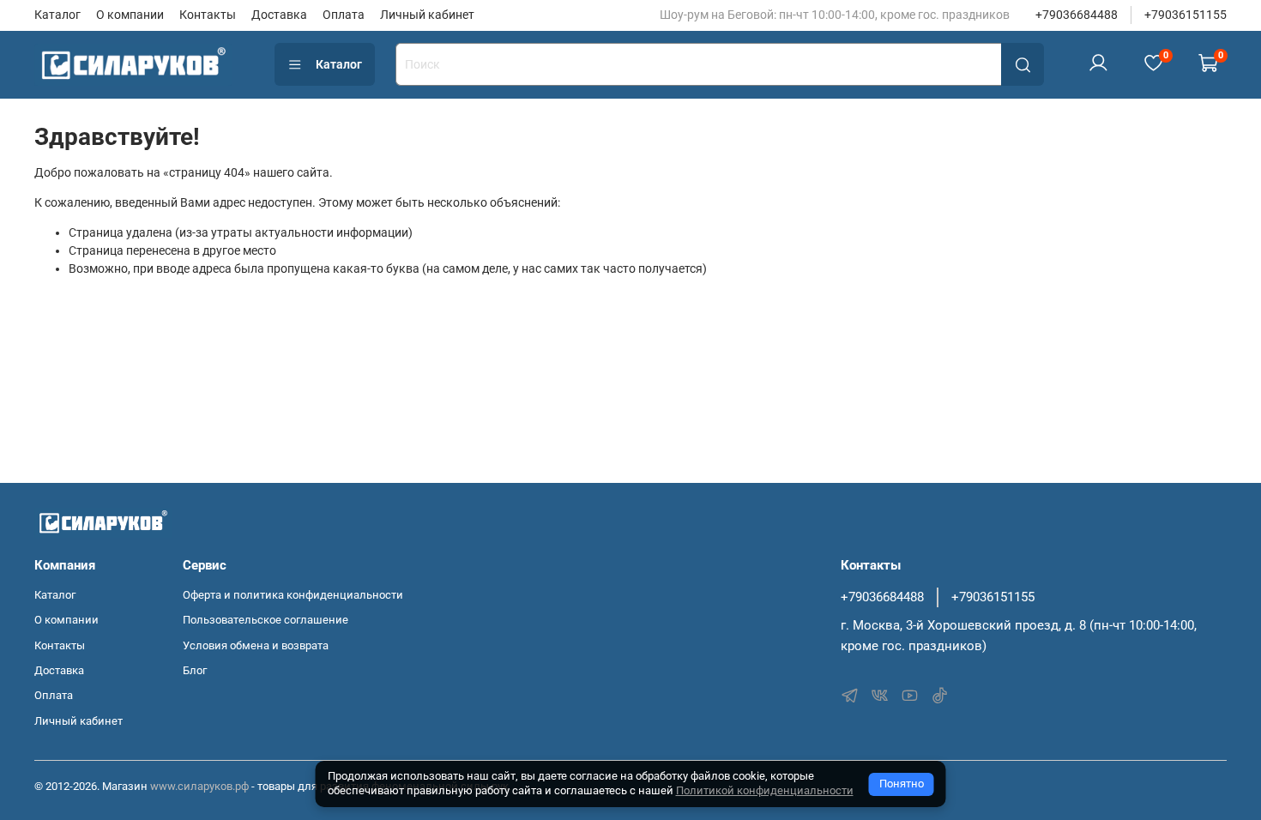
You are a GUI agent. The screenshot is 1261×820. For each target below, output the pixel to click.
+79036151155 (1185, 14)
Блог (195, 670)
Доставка (279, 14)
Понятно (901, 783)
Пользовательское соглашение (265, 619)
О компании (130, 14)
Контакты (207, 14)
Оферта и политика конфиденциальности (293, 594)
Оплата (344, 14)
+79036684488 (1076, 14)
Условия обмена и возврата (256, 645)
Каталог (57, 14)
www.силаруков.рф (199, 786)
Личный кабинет (427, 14)
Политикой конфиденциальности (765, 790)
